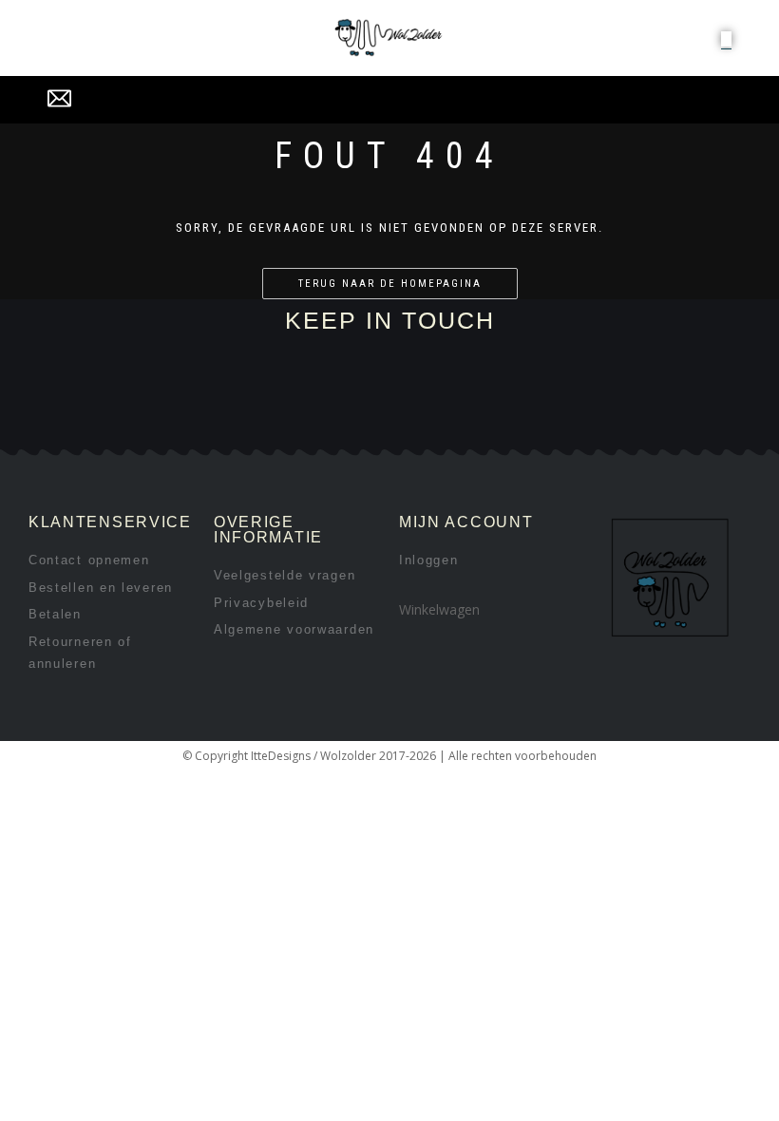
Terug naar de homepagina (390, 283)
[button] (726, 39)
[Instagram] (226, 426)
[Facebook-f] (163, 426)
